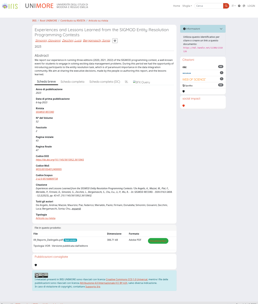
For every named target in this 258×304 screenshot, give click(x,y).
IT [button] (233, 5)
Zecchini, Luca (71, 40)
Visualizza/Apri (158, 241)
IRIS (34, 20)
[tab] (127, 81)
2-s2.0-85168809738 (47, 178)
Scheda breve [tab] (46, 81)
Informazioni (193, 28)
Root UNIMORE (48, 20)
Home (176, 5)
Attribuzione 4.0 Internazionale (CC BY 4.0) (103, 283)
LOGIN (251, 5)
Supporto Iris (92, 286)
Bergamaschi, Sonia (96, 40)
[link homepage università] (57, 5)
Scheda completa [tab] (72, 81)
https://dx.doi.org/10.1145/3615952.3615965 (60, 159)
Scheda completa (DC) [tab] (104, 81)
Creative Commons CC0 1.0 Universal (126, 279)
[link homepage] (11, 5)
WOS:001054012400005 (49, 169)
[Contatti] (244, 6)
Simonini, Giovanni (47, 40)
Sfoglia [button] (186, 5)
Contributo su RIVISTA (72, 20)
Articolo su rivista (98, 20)
